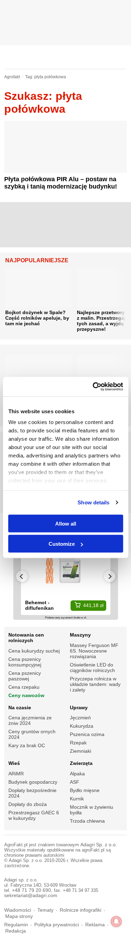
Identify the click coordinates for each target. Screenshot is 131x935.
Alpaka (77, 773)
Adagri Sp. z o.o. (98, 844)
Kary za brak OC (26, 745)
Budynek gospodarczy (32, 782)
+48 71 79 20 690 (31, 890)
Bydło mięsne (85, 790)
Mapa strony (19, 916)
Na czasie (19, 707)
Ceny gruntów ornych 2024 (32, 734)
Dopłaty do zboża (27, 804)
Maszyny (80, 635)
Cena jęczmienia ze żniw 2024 (30, 720)
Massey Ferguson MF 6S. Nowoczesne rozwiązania (94, 650)
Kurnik (77, 798)
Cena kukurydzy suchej (34, 651)
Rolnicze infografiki (80, 910)
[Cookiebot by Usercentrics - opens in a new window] (93, 386)
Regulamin (16, 924)
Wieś (14, 763)
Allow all (65, 523)
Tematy (45, 910)
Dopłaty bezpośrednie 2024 (32, 793)
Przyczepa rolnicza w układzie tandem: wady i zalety (95, 684)
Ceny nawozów (26, 695)
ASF (74, 782)
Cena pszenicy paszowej (24, 675)
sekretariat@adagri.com (30, 895)
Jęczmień (80, 717)
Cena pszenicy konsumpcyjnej (24, 662)
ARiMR (16, 773)
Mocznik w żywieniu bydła (91, 809)
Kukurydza (81, 726)
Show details (93, 502)
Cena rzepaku (23, 687)
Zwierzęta (81, 763)
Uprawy (79, 707)
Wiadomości (17, 910)
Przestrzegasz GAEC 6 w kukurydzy (33, 815)
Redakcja (15, 931)
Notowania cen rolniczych (26, 637)
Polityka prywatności (56, 924)
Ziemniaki (80, 751)
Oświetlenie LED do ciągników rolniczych (92, 667)
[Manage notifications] (116, 921)
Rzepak (78, 742)
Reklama (95, 924)
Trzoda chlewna (87, 821)
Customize (62, 544)
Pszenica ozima (87, 734)
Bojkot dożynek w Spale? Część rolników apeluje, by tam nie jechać (37, 318)
